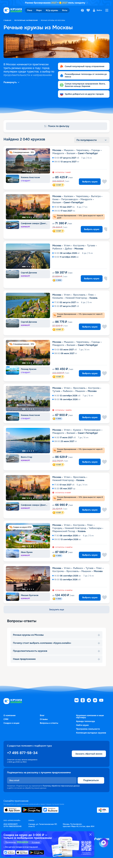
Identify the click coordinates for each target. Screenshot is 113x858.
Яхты (64, 10)
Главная (7, 20)
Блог (42, 715)
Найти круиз (82, 725)
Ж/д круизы (52, 10)
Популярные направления (26, 20)
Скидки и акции (11, 723)
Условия (35, 842)
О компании (9, 715)
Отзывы (44, 719)
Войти (99, 10)
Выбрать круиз (89, 181)
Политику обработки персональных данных (61, 786)
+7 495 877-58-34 (22, 753)
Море (39, 10)
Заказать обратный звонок (88, 753)
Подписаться (91, 780)
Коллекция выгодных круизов (91, 733)
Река (29, 10)
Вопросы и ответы (49, 723)
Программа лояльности (88, 729)
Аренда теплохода (85, 721)
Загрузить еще (56, 609)
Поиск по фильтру (58, 126)
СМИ (6, 719)
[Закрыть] (90, 834)
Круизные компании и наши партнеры (90, 716)
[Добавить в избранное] (104, 181)
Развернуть (10, 82)
